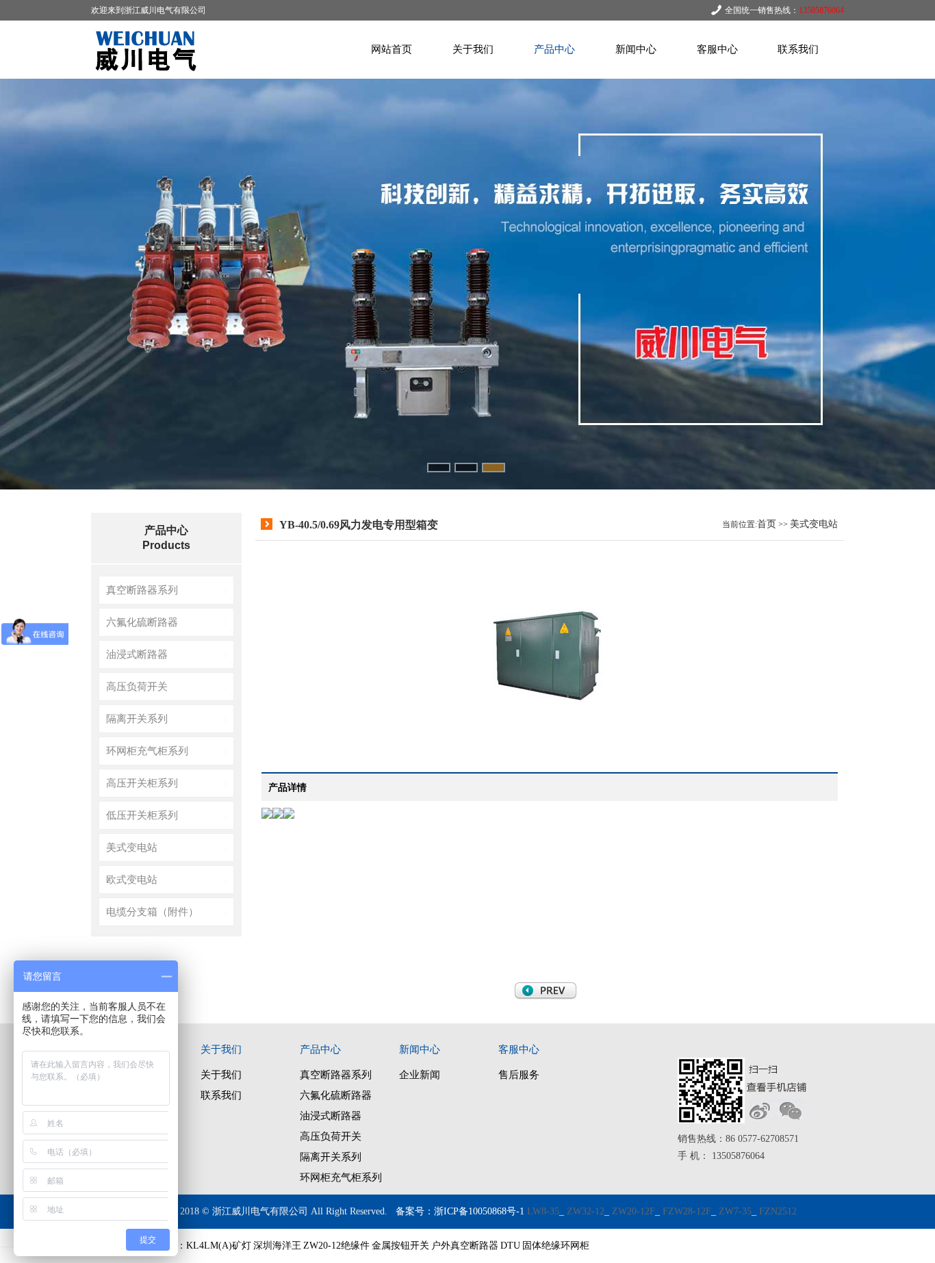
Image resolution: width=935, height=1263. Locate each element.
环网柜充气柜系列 (147, 750)
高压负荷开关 (137, 686)
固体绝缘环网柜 (555, 1245)
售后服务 (518, 1074)
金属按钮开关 (400, 1245)
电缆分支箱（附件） (152, 911)
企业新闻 (419, 1074)
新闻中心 (635, 49)
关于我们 (473, 49)
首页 (766, 524)
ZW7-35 (735, 1211)
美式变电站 (131, 847)
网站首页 (391, 49)
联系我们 (798, 49)
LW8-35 (543, 1211)
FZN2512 (778, 1211)
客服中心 (717, 49)
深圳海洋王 (277, 1245)
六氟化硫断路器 (142, 622)
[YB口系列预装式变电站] (545, 996)
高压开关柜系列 (142, 783)
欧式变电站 (131, 879)
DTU (510, 1245)
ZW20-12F (633, 1211)
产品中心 (554, 49)
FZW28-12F (687, 1211)
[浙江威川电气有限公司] (149, 76)
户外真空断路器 (464, 1245)
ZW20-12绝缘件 (336, 1245)
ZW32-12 (585, 1211)
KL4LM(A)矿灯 (218, 1245)
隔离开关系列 (137, 718)
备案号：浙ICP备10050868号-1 (460, 1211)
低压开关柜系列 (142, 815)
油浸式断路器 (137, 654)
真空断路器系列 (142, 590)
